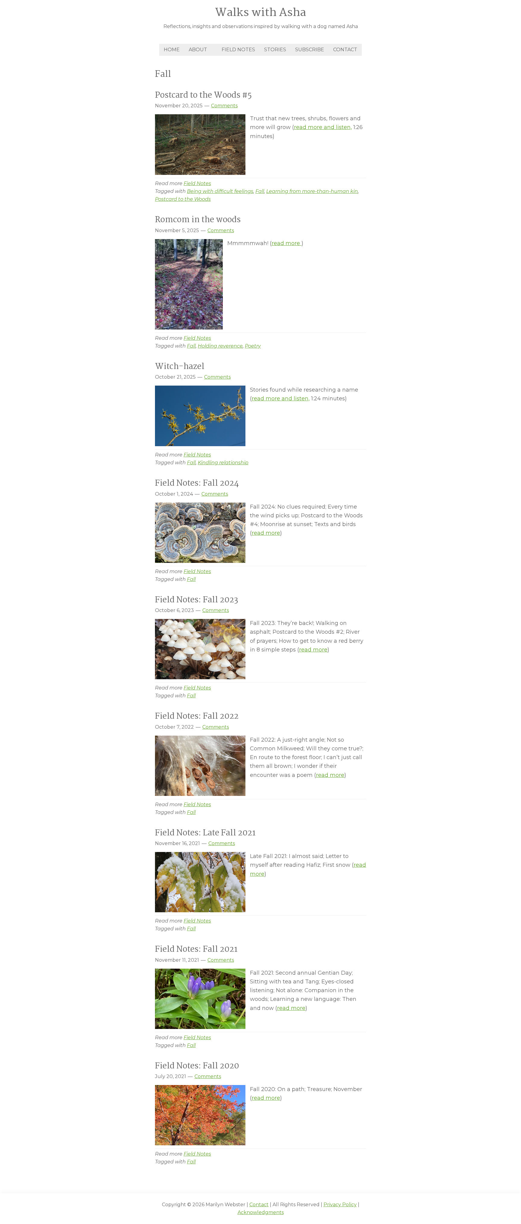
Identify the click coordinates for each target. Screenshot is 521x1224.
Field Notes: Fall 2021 (196, 949)
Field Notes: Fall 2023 (196, 600)
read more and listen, (323, 127)
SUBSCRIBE (309, 49)
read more (287, 243)
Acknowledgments (261, 1212)
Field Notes (197, 183)
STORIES (275, 49)
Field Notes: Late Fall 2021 (205, 833)
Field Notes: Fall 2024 (197, 483)
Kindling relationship (223, 462)
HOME (172, 49)
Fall (259, 191)
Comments (224, 106)
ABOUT (198, 49)
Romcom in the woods (198, 220)
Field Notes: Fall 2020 (197, 1066)
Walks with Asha (260, 13)
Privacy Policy (340, 1204)
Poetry (253, 346)
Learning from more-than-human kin (312, 191)
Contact (259, 1204)
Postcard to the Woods (183, 199)
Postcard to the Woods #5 (203, 95)
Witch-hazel (180, 367)
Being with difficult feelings (220, 191)
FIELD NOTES (238, 49)
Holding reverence (220, 346)
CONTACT (345, 49)
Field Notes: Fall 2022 (196, 716)
